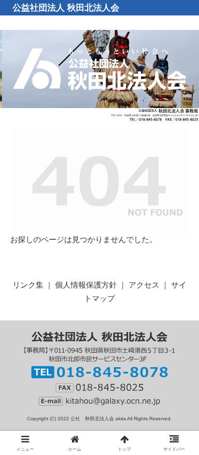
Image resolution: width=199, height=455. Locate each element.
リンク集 (28, 285)
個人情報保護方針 (86, 285)
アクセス (143, 285)
